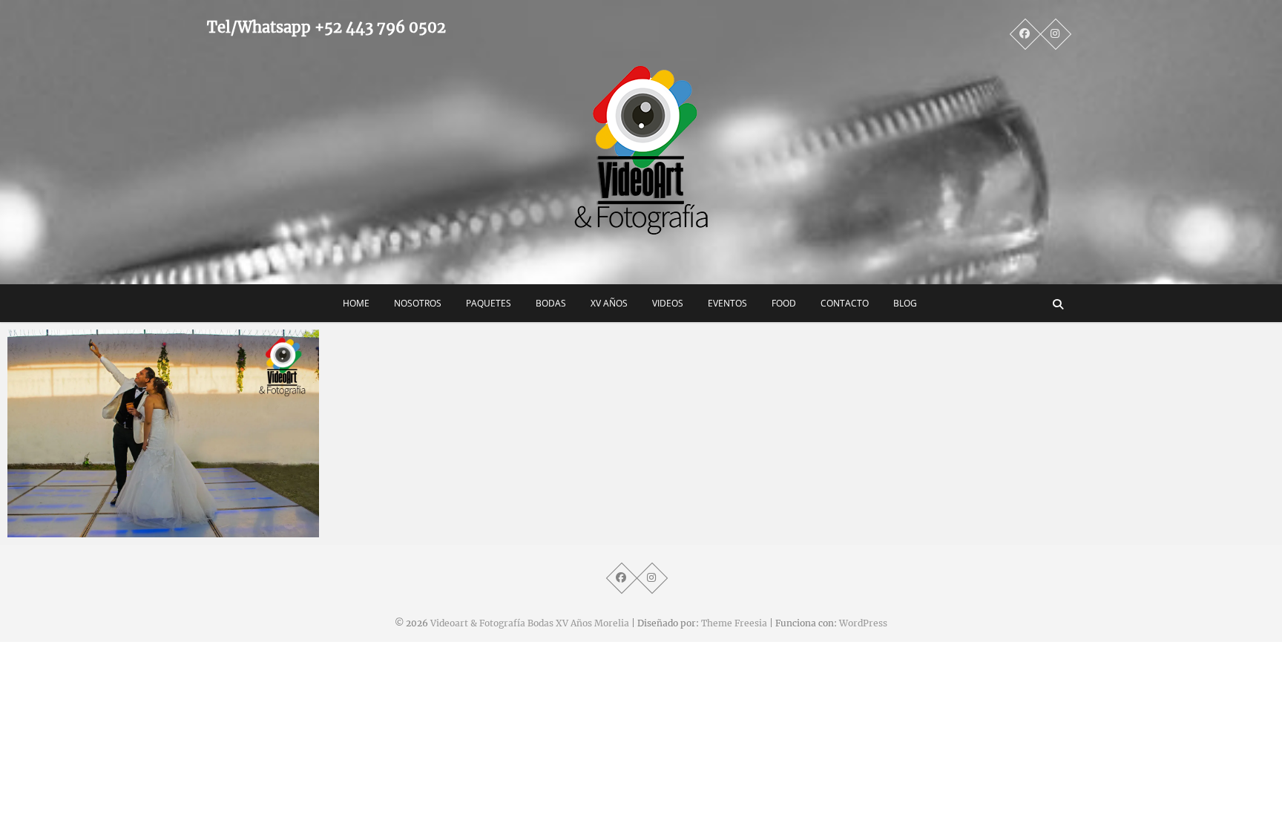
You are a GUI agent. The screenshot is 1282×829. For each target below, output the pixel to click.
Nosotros (417, 303)
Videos (667, 303)
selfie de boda (59, 529)
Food (784, 303)
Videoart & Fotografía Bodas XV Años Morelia (529, 623)
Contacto (845, 303)
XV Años (609, 303)
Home (356, 303)
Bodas (551, 303)
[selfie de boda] (163, 433)
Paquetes (488, 303)
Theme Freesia (734, 623)
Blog (905, 303)
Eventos (727, 303)
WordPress (863, 623)
